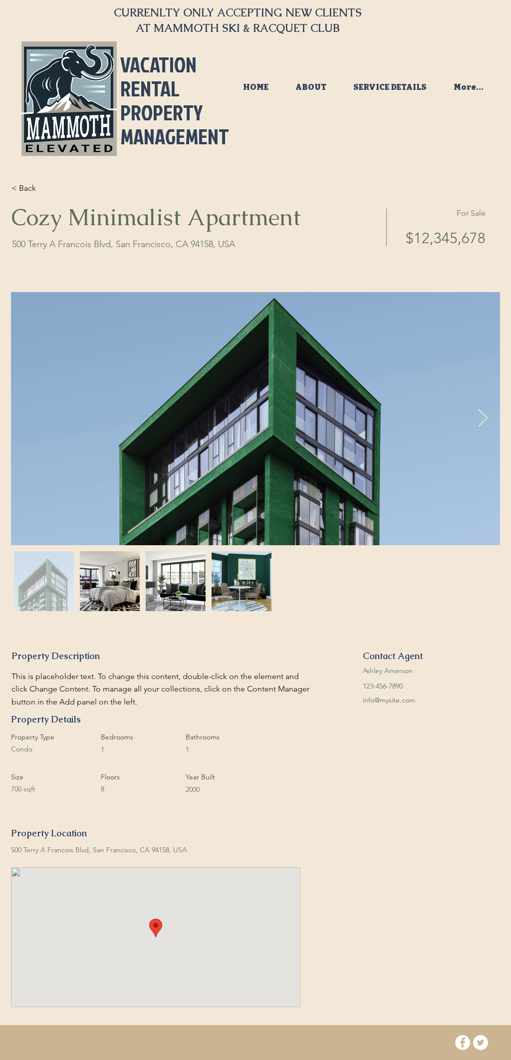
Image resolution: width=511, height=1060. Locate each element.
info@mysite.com (389, 700)
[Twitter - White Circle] (480, 1042)
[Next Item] (483, 418)
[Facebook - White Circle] (462, 1042)
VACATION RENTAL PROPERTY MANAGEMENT (174, 100)
